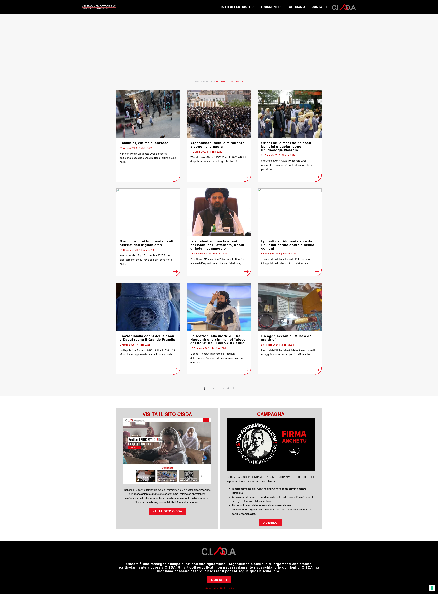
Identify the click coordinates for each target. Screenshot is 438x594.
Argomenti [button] (269, 7)
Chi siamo (297, 7)
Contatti (319, 7)
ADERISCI (271, 522)
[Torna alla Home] (99, 6)
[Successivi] (233, 388)
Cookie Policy (227, 587)
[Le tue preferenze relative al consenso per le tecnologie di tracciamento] (432, 588)
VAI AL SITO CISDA (167, 511)
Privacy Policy (211, 587)
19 (228, 388)
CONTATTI (219, 580)
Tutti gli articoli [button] (235, 7)
